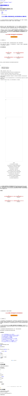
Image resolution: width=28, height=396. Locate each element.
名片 (2, 13)
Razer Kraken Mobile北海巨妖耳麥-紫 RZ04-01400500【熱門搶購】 (9, 338)
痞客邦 (4, 349)
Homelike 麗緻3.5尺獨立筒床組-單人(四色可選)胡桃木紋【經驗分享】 (14, 16)
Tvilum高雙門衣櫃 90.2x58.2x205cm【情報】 (7, 339)
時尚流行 (6, 351)
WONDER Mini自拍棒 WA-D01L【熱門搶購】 (7, 337)
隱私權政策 (18, 386)
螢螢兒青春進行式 (4, 5)
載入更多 (1, 353)
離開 (3, 394)
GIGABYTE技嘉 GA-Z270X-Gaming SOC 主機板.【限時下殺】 (9, 341)
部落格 (2, 12)
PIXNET (9, 386)
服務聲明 (20, 386)
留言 (6, 349)
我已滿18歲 (2, 394)
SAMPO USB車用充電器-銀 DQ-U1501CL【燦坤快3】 (8, 334)
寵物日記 (6, 10)
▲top (1, 352)
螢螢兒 (1, 345)
